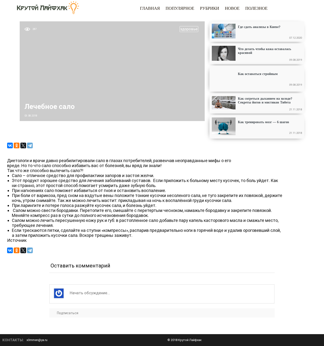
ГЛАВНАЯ (150, 8)
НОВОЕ (232, 8)
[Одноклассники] (16, 145)
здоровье (189, 29)
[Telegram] (30, 145)
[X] (23, 145)
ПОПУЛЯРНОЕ (180, 8)
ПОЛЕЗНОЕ (256, 8)
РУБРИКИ (209, 8)
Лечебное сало (49, 106)
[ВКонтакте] (10, 145)
